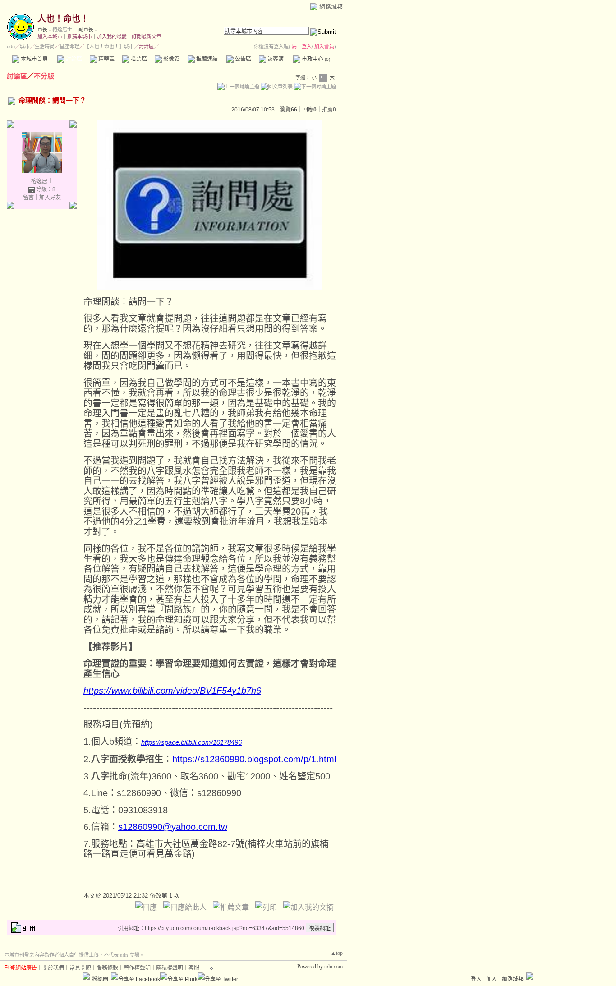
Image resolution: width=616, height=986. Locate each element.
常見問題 (80, 968)
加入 (491, 979)
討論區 (73, 59)
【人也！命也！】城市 (109, 46)
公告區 (242, 59)
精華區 (106, 59)
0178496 (229, 742)
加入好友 (50, 197)
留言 (28, 197)
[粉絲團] (86, 976)
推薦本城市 (79, 36)
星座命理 (69, 46)
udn (11, 46)
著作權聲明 (137, 968)
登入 (476, 979)
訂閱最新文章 (146, 36)
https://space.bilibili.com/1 (178, 742)
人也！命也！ (63, 18)
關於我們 (53, 968)
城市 (25, 46)
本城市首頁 (33, 59)
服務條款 (107, 968)
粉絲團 (100, 979)
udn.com (333, 966)
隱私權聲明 (169, 968)
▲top (337, 953)
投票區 (138, 59)
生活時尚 (45, 46)
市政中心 (315, 59)
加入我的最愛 (112, 36)
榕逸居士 (62, 29)
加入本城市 (49, 36)
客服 (193, 968)
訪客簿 (275, 59)
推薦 (329, 109)
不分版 (44, 76)
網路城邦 (331, 6)
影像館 (170, 59)
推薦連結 (206, 59)
